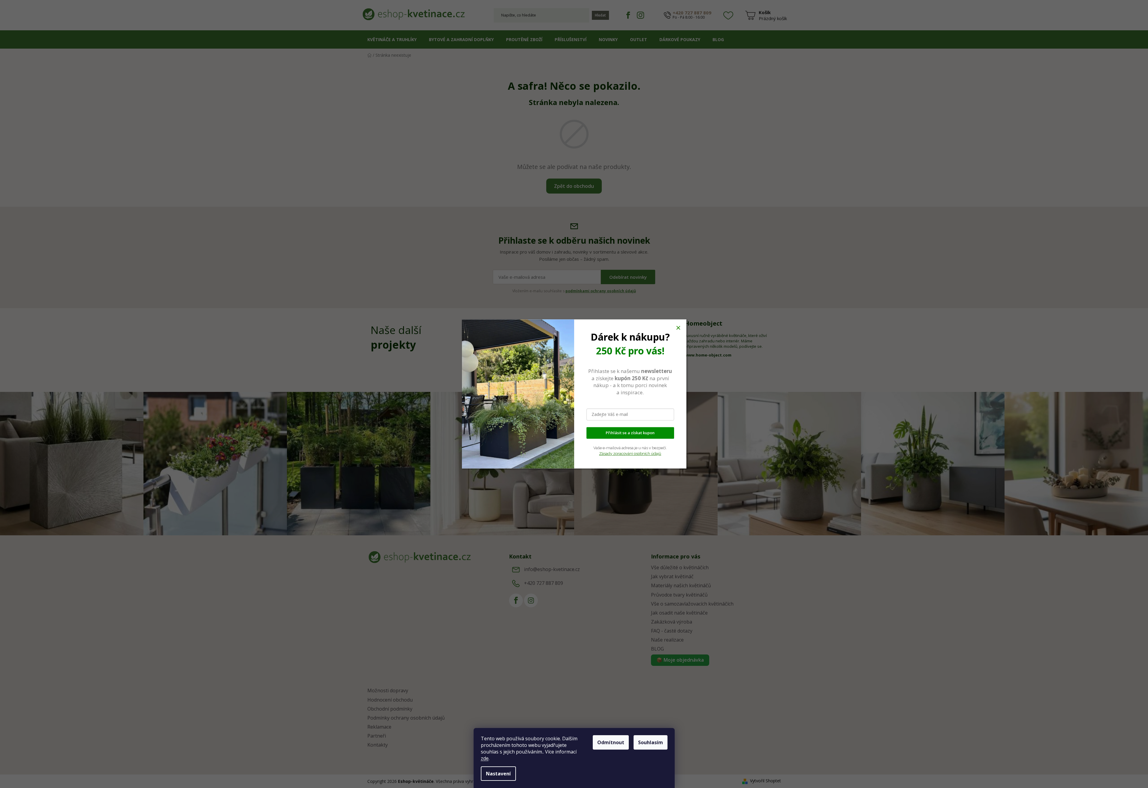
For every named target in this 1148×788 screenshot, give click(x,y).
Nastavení (498, 773)
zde (485, 758)
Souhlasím (650, 742)
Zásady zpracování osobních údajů (630, 453)
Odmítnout (610, 742)
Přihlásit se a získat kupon (630, 433)
